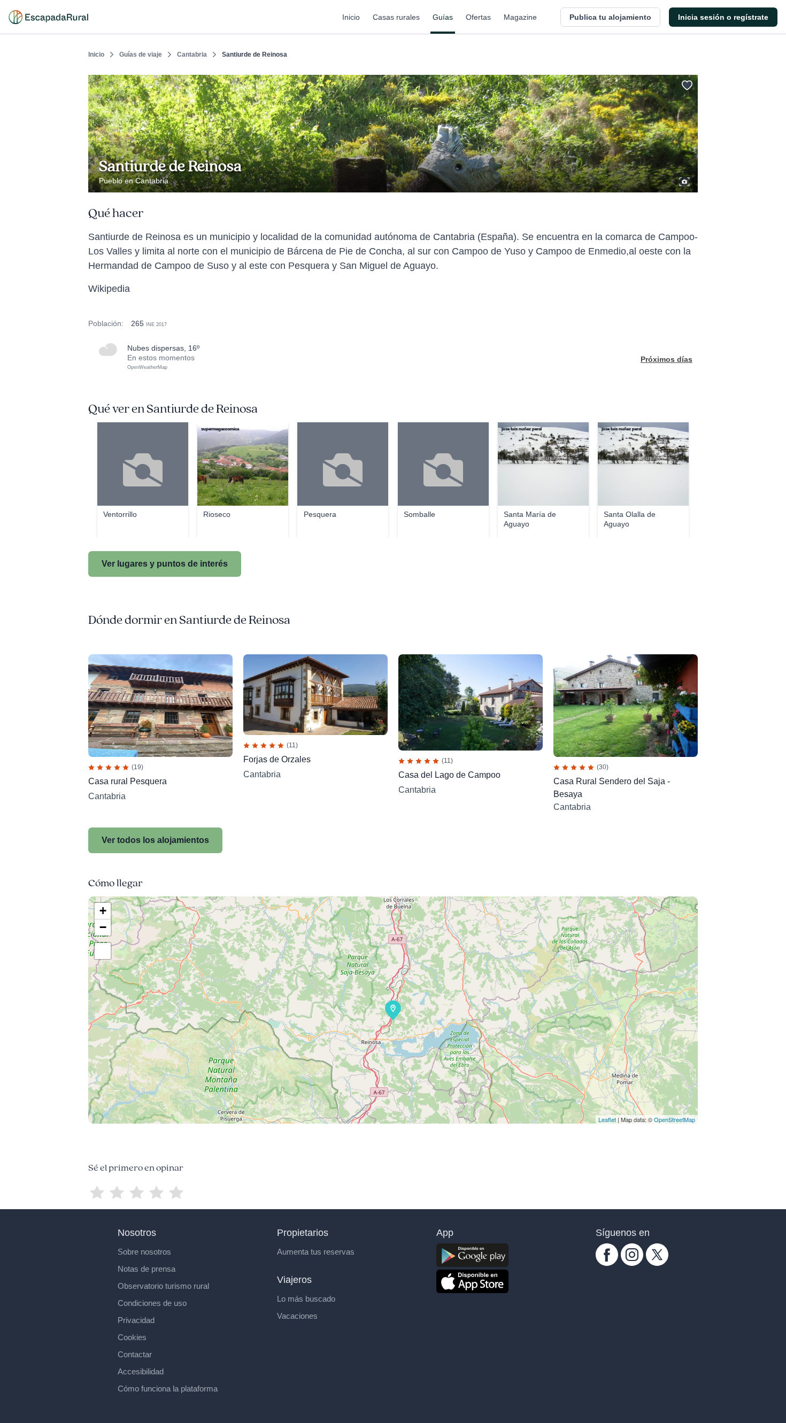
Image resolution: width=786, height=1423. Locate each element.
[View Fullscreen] (103, 951)
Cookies (132, 1337)
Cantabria (192, 54)
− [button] (102, 927)
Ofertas (478, 17)
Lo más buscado (306, 1298)
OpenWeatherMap (147, 367)
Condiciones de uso (152, 1303)
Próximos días (666, 359)
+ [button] (102, 910)
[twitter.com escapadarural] (657, 1263)
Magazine (520, 17)
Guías (443, 17)
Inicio (351, 17)
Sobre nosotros (144, 1251)
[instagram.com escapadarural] (632, 1263)
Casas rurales (396, 17)
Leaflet (607, 1119)
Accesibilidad (141, 1371)
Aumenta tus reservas (316, 1251)
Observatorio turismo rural (163, 1285)
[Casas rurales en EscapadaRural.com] (48, 17)
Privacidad (136, 1320)
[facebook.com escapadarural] (607, 1263)
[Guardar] (686, 83)
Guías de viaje (140, 54)
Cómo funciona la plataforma (168, 1388)
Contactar (135, 1354)
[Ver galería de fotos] (685, 180)
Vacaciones (297, 1315)
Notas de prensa (146, 1268)
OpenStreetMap (674, 1119)
